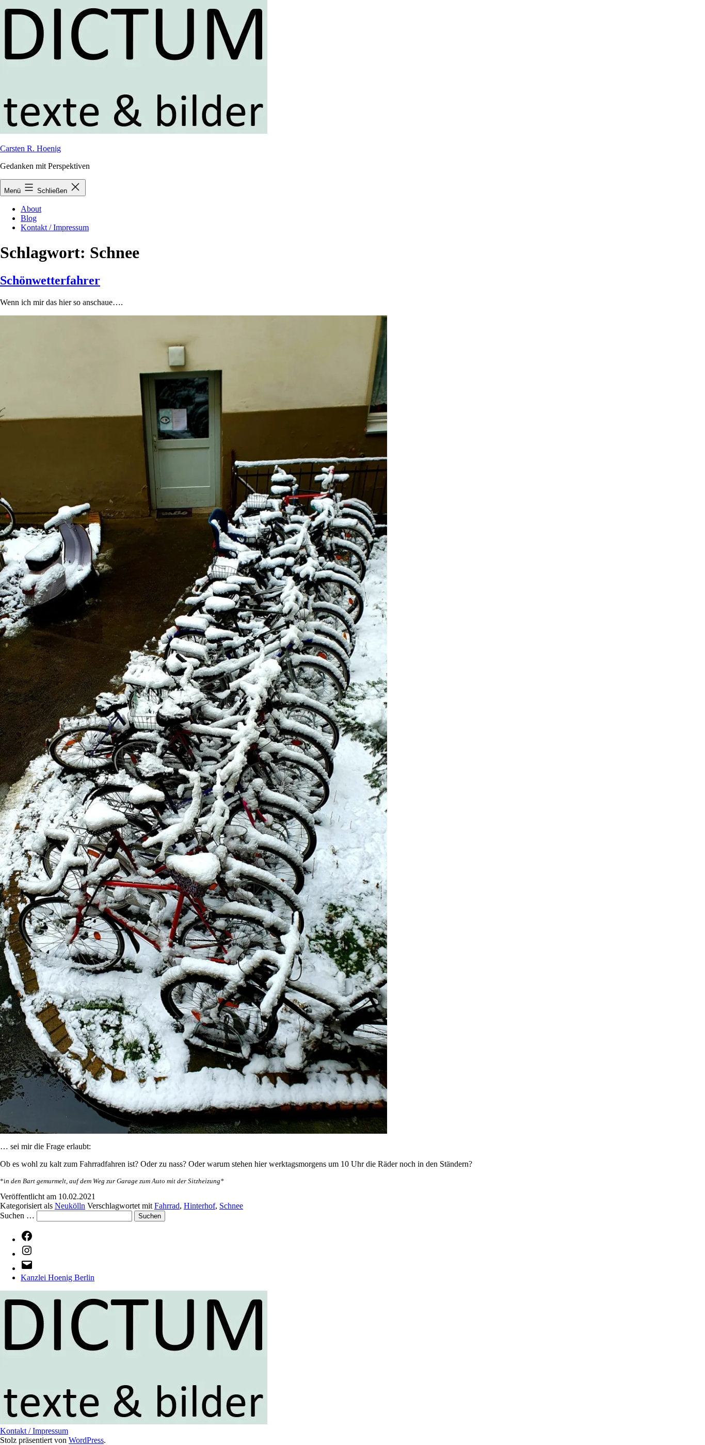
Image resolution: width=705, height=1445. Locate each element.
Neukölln (70, 1205)
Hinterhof (199, 1205)
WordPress (86, 1440)
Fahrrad (167, 1205)
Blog (29, 218)
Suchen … (17, 1215)
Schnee (231, 1205)
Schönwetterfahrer (50, 280)
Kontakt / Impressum (55, 227)
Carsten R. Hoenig (30, 148)
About (31, 208)
